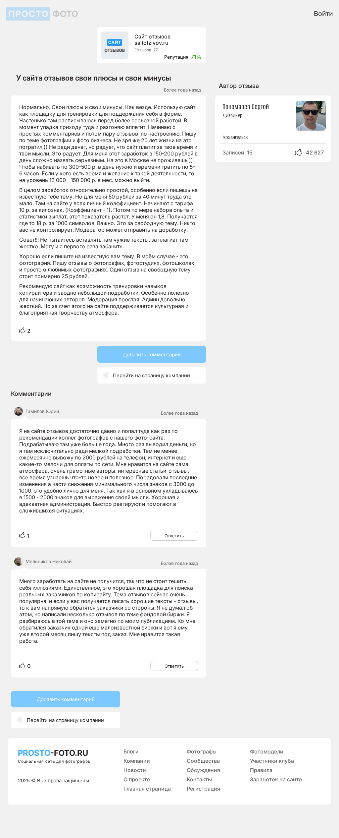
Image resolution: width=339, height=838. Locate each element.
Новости (134, 770)
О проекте (136, 779)
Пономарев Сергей (245, 106)
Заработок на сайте (276, 779)
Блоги (131, 751)
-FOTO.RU (53, 753)
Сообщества (203, 760)
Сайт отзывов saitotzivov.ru (152, 39)
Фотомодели (266, 751)
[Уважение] (22, 331)
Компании (136, 760)
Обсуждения (203, 770)
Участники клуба (272, 760)
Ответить (174, 535)
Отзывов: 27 (146, 49)
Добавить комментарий (152, 354)
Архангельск (235, 137)
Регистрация (203, 788)
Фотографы (202, 751)
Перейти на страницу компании (146, 375)
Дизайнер (232, 115)
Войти (323, 14)
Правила (261, 770)
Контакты (199, 779)
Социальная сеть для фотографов (54, 761)
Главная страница (147, 788)
